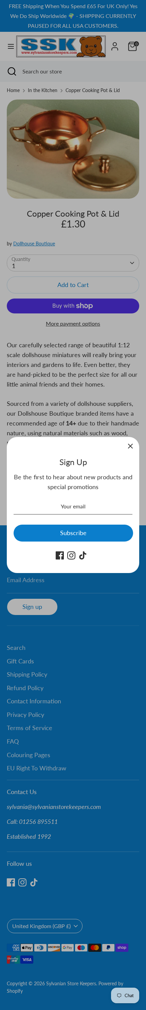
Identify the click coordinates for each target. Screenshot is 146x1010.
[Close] (130, 445)
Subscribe (73, 532)
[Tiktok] (83, 555)
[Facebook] (60, 555)
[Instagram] (71, 555)
